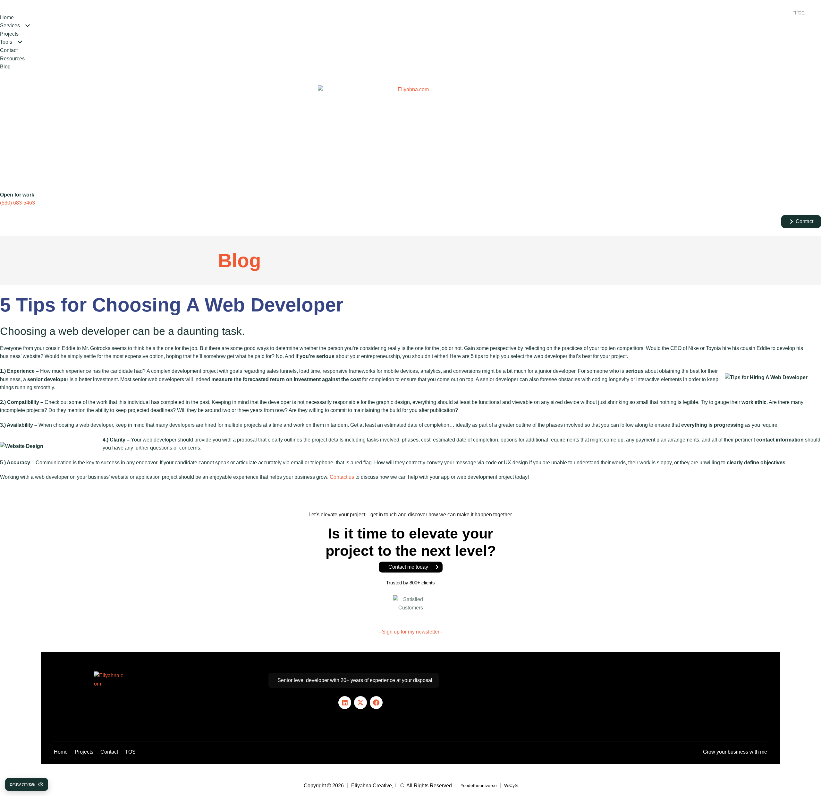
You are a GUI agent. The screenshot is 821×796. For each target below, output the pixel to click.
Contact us (342, 477)
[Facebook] (376, 702)
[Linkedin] (344, 702)
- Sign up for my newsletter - (410, 631)
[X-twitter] (360, 702)
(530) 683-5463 (17, 203)
